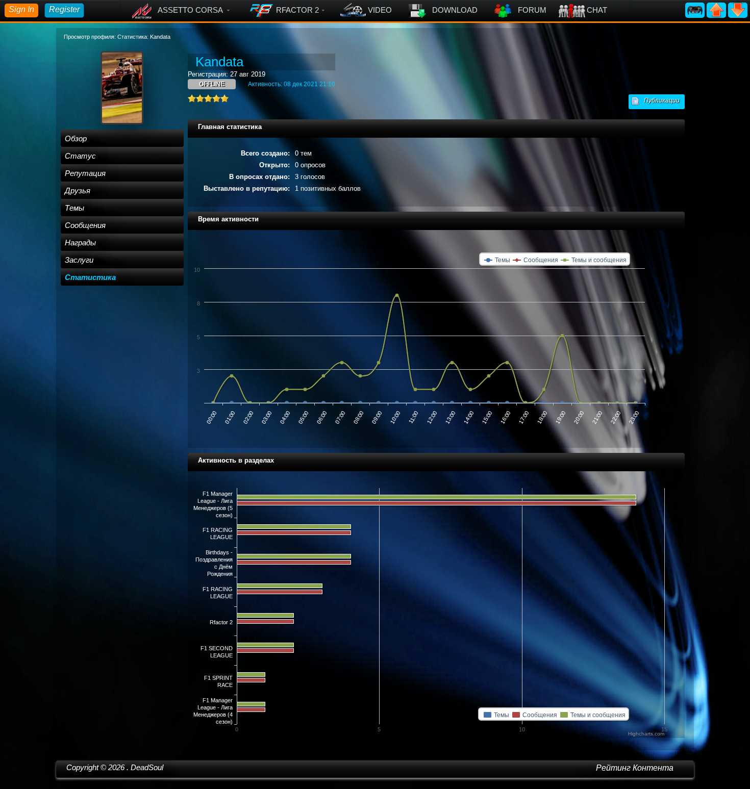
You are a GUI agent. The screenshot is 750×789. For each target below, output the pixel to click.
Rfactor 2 (221, 622)
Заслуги (79, 260)
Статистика (90, 277)
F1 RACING (218, 530)
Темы (74, 207)
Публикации (659, 100)
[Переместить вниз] (737, 9)
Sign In (21, 9)
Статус (80, 155)
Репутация (85, 173)
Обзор (76, 138)
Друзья (77, 190)
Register (64, 9)
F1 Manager (218, 493)
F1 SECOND (217, 648)
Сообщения (85, 225)
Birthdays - (219, 552)
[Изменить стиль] (696, 9)
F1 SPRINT (218, 678)
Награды (80, 242)
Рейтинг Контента (634, 767)
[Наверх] (717, 9)
